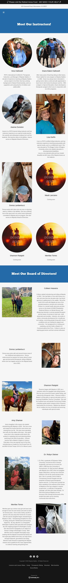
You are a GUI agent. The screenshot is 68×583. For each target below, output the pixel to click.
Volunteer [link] (47, 565)
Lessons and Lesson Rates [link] (17, 565)
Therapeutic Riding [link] (37, 565)
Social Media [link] (34, 568)
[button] (3, 12)
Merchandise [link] (55, 565)
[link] (30, 556)
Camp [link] (28, 565)
